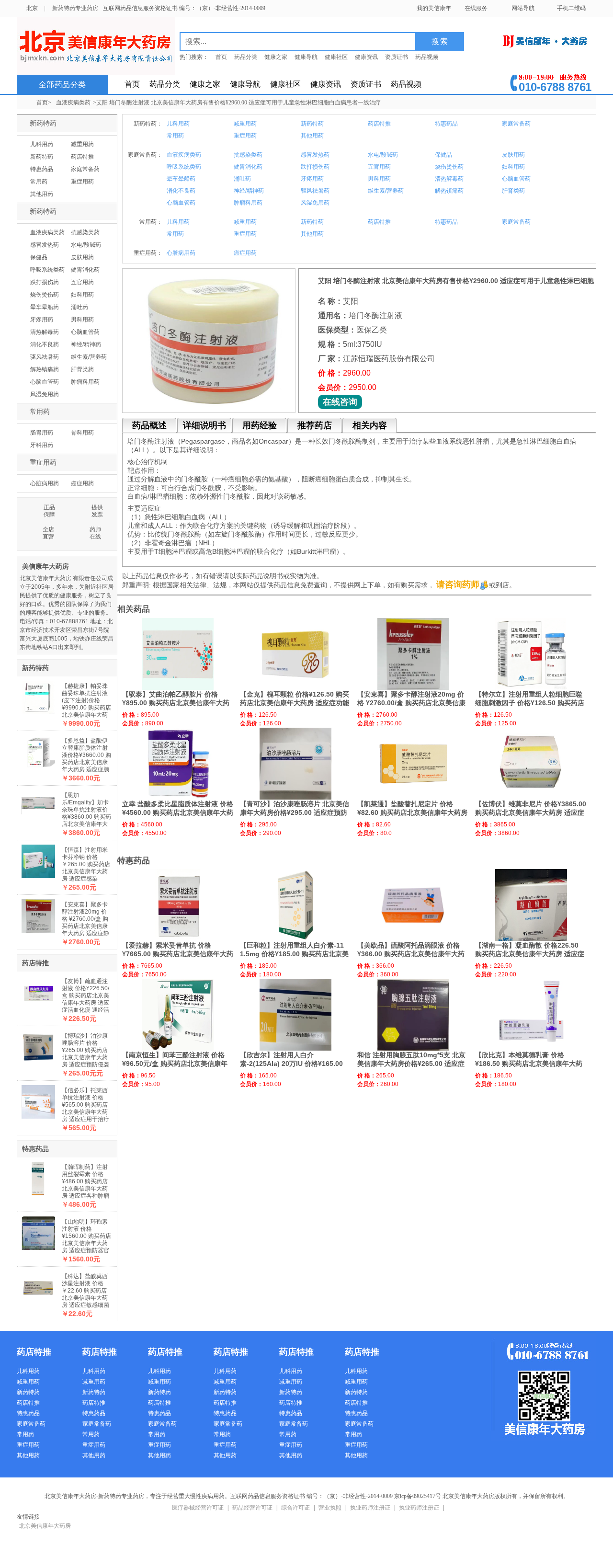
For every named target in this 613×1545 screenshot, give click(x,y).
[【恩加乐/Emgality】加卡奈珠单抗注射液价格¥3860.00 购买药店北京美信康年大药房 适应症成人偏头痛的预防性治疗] (38, 804)
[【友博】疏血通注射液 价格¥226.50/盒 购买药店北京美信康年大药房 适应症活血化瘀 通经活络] (38, 990)
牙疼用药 (41, 319)
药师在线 (95, 533)
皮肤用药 (82, 257)
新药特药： (148, 123)
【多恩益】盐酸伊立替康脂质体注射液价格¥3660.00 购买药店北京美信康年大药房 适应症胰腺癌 (86, 758)
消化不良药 (44, 344)
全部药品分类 (62, 84)
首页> (43, 102)
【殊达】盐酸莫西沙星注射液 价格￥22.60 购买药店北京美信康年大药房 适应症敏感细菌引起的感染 (85, 1294)
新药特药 (43, 123)
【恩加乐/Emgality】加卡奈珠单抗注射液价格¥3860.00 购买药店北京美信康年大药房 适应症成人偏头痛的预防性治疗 (86, 817)
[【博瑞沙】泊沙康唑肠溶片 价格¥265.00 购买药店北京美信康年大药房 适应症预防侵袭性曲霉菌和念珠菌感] (38, 1044)
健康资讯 (366, 57)
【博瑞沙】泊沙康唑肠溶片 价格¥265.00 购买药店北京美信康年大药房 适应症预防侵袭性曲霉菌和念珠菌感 (85, 1057)
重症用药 (82, 181)
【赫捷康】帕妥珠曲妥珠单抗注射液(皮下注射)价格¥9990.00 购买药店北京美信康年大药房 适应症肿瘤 (86, 704)
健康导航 (306, 57)
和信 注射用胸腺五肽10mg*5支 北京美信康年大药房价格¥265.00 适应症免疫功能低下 (411, 1063)
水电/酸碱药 (86, 244)
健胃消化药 (85, 269)
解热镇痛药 (44, 369)
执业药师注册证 (370, 1507)
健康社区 (336, 57)
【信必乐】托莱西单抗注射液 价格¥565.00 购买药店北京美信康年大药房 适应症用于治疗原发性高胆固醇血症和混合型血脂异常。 (85, 1115)
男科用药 (82, 319)
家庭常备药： (145, 154)
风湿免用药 (44, 394)
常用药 (38, 181)
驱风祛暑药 (44, 357)
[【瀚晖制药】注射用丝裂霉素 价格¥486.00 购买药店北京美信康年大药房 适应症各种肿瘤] (38, 1176)
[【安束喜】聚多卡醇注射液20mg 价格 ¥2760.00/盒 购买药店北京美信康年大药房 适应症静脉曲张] (38, 913)
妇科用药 (82, 294)
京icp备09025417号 (417, 1496)
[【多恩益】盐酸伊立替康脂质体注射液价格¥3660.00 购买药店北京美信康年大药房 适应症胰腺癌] (38, 749)
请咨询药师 (457, 584)
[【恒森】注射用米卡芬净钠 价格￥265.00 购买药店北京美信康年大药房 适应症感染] (38, 859)
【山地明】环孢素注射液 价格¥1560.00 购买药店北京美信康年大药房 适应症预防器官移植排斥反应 (86, 1239)
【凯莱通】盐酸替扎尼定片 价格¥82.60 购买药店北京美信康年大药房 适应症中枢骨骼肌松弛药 (412, 812)
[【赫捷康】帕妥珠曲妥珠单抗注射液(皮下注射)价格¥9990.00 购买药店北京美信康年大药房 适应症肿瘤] (38, 695)
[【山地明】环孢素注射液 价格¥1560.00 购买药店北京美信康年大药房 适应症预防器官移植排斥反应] (38, 1230)
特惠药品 (41, 169)
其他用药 (41, 194)
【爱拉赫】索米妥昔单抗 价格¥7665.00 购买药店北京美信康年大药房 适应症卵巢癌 (177, 953)
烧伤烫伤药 (44, 294)
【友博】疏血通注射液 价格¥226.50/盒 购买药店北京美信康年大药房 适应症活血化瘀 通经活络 (85, 999)
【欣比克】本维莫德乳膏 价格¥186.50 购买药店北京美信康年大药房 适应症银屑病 (528, 1063)
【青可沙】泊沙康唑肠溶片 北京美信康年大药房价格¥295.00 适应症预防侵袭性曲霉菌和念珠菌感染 (294, 812)
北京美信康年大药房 (45, 1525)
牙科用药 (41, 445)
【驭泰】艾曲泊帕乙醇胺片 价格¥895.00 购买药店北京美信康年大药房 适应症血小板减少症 (175, 702)
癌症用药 (82, 483)
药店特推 (82, 156)
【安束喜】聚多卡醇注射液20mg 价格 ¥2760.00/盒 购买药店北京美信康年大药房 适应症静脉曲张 (85, 922)
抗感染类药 (85, 232)
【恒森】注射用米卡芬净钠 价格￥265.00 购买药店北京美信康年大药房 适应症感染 (86, 864)
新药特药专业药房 (75, 8)
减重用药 (82, 144)
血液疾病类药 (73, 102)
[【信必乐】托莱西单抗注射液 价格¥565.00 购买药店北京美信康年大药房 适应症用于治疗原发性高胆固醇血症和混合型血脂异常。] (38, 1099)
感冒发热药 (44, 244)
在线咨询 (340, 402)
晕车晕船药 (44, 307)
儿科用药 (41, 144)
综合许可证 (295, 1507)
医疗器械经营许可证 (198, 1507)
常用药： (150, 221)
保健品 (38, 257)
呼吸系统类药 (47, 269)
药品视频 (426, 57)
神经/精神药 (86, 344)
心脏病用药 (44, 483)
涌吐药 (79, 307)
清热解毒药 (44, 332)
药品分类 (245, 57)
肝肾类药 (82, 369)
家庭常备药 (85, 169)
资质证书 (396, 57)
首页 (221, 57)
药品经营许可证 (252, 1507)
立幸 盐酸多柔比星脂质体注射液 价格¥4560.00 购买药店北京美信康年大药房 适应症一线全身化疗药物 (177, 812)
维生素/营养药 (89, 357)
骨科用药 (82, 432)
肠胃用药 (41, 432)
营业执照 (329, 1507)
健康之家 (275, 57)
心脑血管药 (85, 332)
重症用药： (148, 253)
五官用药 (82, 282)
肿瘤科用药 (85, 381)
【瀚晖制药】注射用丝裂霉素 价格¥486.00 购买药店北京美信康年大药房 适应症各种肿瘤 (85, 1181)
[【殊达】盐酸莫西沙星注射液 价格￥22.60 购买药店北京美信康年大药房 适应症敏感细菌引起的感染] (38, 1285)
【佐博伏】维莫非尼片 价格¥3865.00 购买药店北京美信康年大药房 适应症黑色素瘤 (530, 812)
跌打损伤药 (44, 282)
